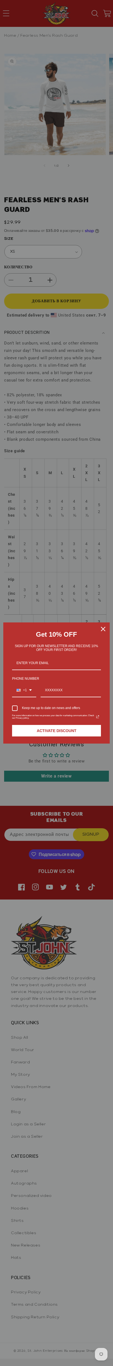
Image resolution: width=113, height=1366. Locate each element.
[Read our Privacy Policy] (97, 716)
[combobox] (24, 690)
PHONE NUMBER (25, 679)
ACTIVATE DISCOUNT (57, 730)
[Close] (103, 629)
